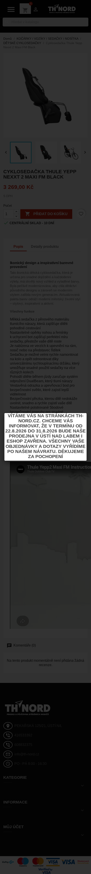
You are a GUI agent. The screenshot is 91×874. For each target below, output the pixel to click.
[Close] (87, 413)
